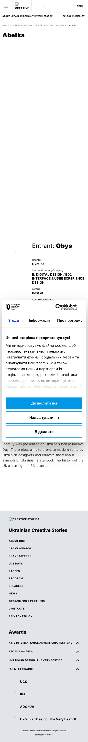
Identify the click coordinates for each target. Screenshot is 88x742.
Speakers (16, 585)
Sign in (81, 6)
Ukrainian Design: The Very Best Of (48, 719)
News (13, 593)
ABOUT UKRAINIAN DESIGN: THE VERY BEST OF (27, 16)
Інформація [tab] (39, 320)
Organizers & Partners (27, 601)
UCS (23, 682)
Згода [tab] (13, 320)
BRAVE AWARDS (20, 555)
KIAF (24, 694)
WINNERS (61, 25)
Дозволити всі (44, 403)
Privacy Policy (20, 616)
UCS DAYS (16, 563)
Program (16, 578)
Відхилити (44, 432)
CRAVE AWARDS (20, 548)
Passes (14, 571)
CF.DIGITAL (49, 735)
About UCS (17, 540)
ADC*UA (27, 707)
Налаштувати (41, 417)
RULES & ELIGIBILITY (74, 16)
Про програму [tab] (69, 320)
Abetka (73, 25)
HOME (5, 25)
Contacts (17, 608)
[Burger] (6, 6)
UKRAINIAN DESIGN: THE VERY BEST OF (32, 25)
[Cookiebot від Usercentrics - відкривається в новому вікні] (62, 307)
